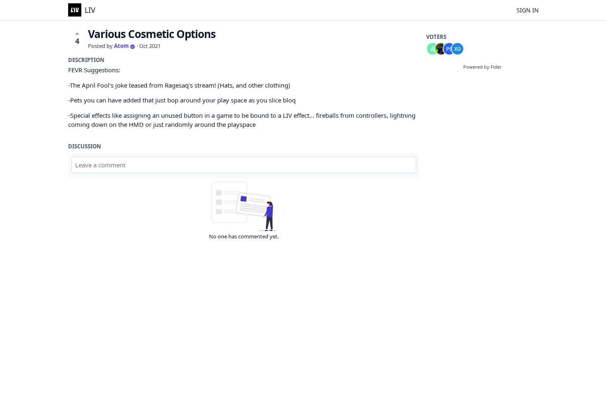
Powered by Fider (482, 67)
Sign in (528, 10)
